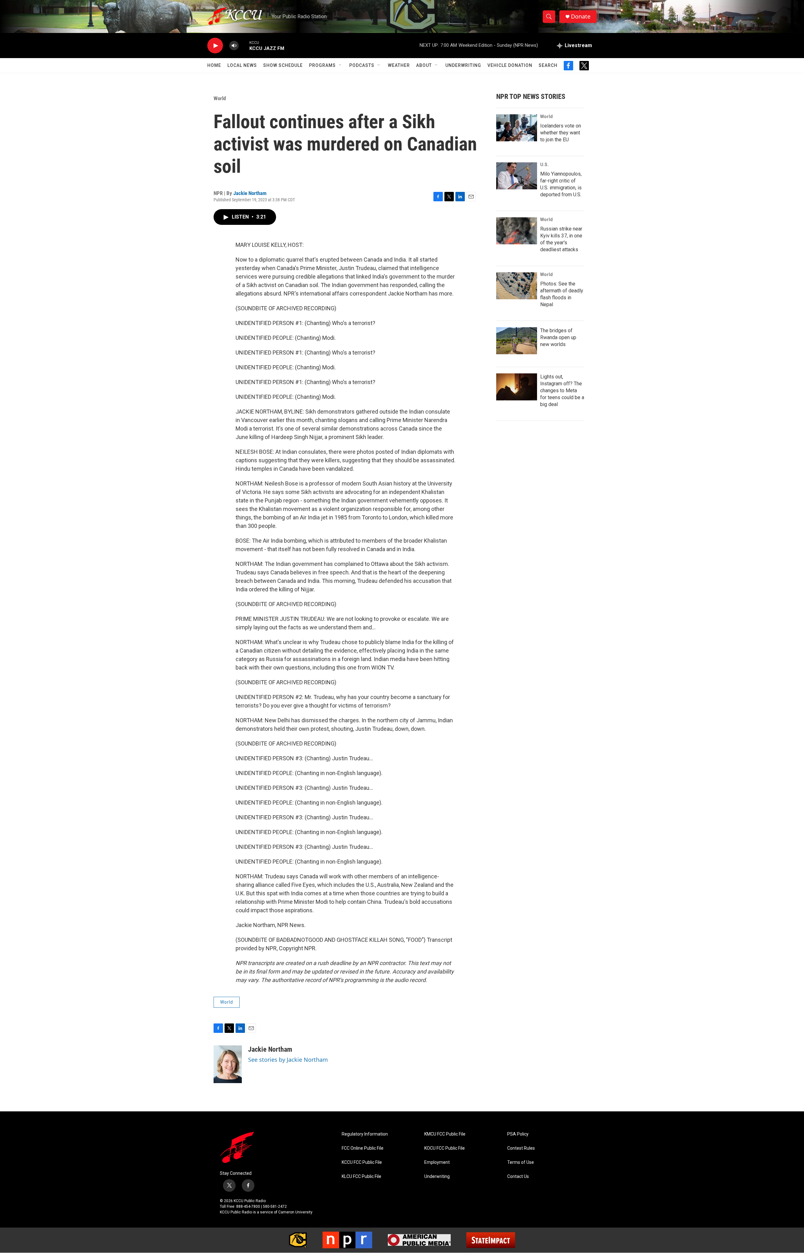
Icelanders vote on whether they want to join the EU (560, 133)
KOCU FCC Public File (444, 1148)
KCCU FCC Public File (362, 1162)
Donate (580, 16)
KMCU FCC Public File (444, 1134)
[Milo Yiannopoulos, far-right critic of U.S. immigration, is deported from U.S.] (516, 175)
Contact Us (518, 1176)
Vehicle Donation (509, 65)
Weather (399, 65)
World (220, 98)
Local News (242, 65)
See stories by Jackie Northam (288, 1059)
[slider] (244, 45)
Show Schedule (283, 65)
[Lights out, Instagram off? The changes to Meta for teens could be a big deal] (516, 386)
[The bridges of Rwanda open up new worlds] (516, 340)
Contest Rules (521, 1148)
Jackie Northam (250, 193)
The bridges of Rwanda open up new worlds (558, 337)
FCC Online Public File (362, 1148)
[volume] (234, 46)
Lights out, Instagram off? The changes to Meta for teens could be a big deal (562, 390)
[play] (215, 45)
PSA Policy (518, 1134)
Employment (437, 1162)
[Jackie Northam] (228, 1064)
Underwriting (463, 65)
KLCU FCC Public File (361, 1176)
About (424, 65)
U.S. (544, 164)
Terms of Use (520, 1162)
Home (214, 65)
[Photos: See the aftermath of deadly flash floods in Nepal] (516, 285)
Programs (322, 65)
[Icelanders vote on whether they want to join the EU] (516, 127)
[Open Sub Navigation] (340, 65)
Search (548, 65)
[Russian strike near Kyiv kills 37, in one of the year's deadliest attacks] (516, 230)
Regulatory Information (365, 1134)
